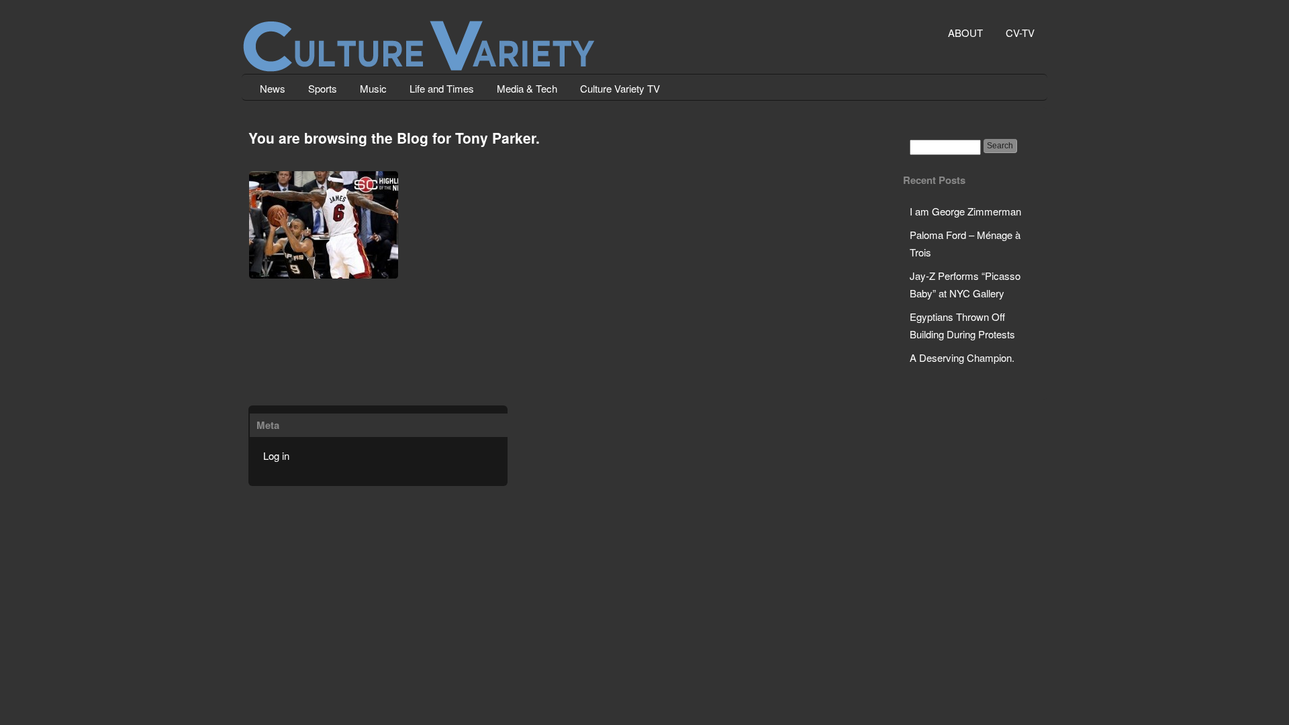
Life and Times (442, 88)
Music (373, 88)
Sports (322, 88)
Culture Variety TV (620, 88)
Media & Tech (527, 88)
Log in (276, 455)
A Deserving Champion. (962, 357)
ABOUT (965, 33)
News (272, 88)
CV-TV (1020, 33)
